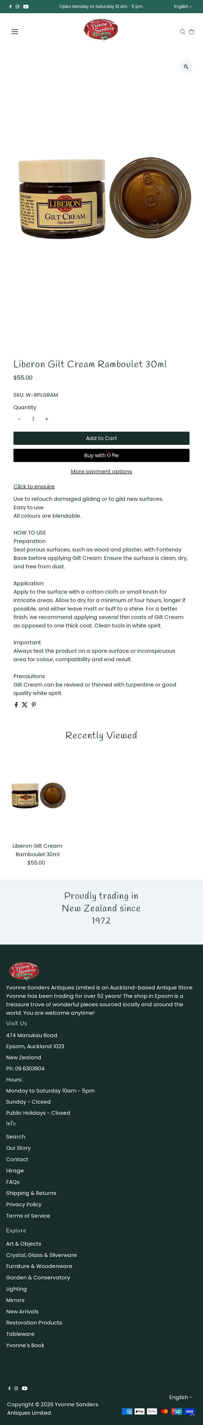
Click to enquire (34, 486)
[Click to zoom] (186, 67)
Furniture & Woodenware (39, 1266)
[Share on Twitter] (25, 705)
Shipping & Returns (31, 1193)
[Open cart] (191, 31)
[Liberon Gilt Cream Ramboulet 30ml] (37, 795)
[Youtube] (26, 6)
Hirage (15, 1170)
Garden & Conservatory (38, 1277)
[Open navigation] (30, 31)
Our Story (18, 1148)
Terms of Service (28, 1215)
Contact (17, 1159)
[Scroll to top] (192, 1414)
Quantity (24, 407)
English (181, 6)
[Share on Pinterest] (34, 705)
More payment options (101, 471)
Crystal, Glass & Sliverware (41, 1255)
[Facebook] (10, 6)
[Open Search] (182, 31)
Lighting (16, 1289)
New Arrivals (22, 1311)
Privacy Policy (23, 1204)
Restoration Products (34, 1322)
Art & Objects (23, 1243)
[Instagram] (17, 6)
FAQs (13, 1182)
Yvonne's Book (25, 1345)
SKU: (18, 395)
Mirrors (15, 1300)
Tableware (20, 1334)
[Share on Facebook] (17, 705)
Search (15, 1136)
